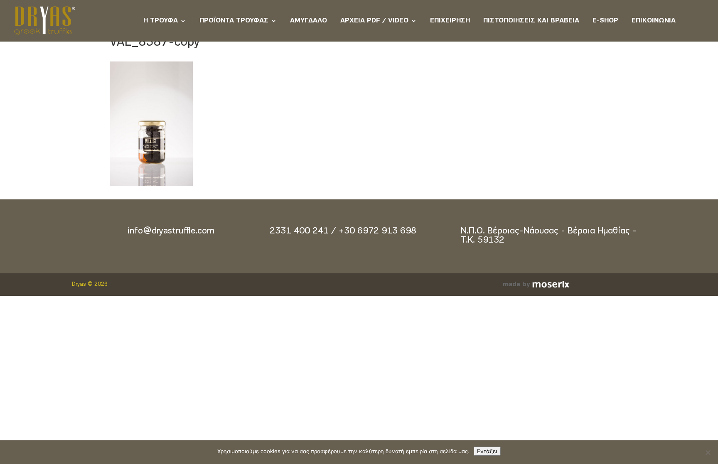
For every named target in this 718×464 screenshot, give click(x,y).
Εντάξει (487, 451)
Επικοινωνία (654, 20)
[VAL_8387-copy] (151, 185)
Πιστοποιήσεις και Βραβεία (531, 20)
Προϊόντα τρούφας (233, 20)
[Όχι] (707, 452)
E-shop (605, 20)
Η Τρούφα (160, 20)
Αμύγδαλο (308, 20)
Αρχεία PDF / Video (374, 20)
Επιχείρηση (450, 20)
